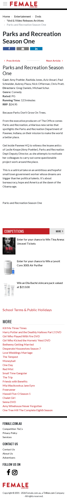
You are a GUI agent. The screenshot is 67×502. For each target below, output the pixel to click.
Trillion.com (49, 493)
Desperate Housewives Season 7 (22, 348)
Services (7, 437)
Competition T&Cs (13, 428)
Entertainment (22, 16)
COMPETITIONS (14, 231)
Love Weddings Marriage (17, 352)
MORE (59, 231)
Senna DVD (9, 401)
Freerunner (9, 389)
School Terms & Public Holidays (27, 310)
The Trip (8, 377)
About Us (8, 453)
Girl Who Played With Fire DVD (21, 336)
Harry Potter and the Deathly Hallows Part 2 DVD (32, 332)
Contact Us (9, 449)
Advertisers (9, 457)
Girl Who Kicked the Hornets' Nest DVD (26, 340)
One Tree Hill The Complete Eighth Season (28, 410)
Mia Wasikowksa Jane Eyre (19, 385)
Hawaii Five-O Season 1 (17, 393)
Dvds (38, 16)
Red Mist (8, 369)
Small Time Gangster (15, 373)
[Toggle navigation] (6, 3)
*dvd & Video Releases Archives (25, 20)
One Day (8, 365)
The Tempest (10, 356)
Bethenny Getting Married (18, 344)
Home (6, 16)
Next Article (54, 60)
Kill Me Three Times (15, 328)
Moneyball (9, 360)
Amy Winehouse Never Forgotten (22, 406)
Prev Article (12, 60)
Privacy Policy (10, 433)
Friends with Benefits (15, 381)
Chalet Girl (9, 397)
